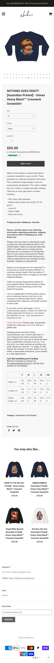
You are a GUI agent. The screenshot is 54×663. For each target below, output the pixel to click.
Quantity (10, 136)
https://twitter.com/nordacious (22, 578)
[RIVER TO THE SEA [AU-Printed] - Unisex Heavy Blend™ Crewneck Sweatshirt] (14, 469)
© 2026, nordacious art (26, 638)
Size (8, 111)
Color (9, 123)
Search (5, 595)
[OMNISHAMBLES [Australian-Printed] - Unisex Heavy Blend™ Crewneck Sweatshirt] (39, 469)
